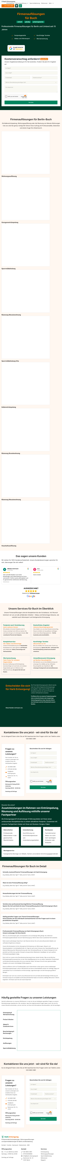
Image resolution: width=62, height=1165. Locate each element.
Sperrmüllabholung (35, 3)
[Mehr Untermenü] (53, 3)
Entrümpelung (10, 3)
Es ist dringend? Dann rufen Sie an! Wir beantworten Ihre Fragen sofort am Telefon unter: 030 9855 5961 (31, 738)
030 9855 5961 (8, 5)
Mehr (50, 3)
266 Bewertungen (35, 593)
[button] (16, 48)
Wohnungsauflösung (20, 3)
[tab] (9, 1013)
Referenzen (44, 3)
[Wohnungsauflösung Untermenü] (27, 3)
